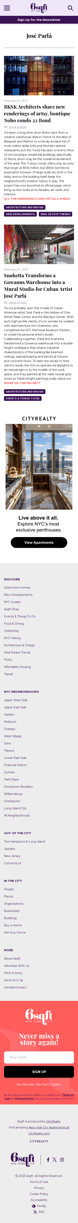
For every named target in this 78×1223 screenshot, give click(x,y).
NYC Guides (12, 602)
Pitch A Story (13, 973)
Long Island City (15, 808)
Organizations (13, 903)
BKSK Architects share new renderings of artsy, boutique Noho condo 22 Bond (37, 113)
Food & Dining (14, 623)
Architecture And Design (24, 207)
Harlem (9, 714)
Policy (8, 659)
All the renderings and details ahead (37, 199)
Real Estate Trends (55, 214)
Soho (7, 743)
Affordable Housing (17, 667)
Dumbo (9, 772)
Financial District (15, 765)
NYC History (12, 638)
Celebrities (11, 631)
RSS (41, 1212)
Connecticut (12, 863)
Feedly (41, 1206)
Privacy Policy (24, 1098)
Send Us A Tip (13, 980)
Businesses (12, 911)
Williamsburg (13, 794)
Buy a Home (13, 925)
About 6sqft (12, 958)
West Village (12, 736)
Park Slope (11, 779)
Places (8, 896)
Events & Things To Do (23, 398)
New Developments (20, 214)
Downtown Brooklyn (18, 786)
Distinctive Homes (17, 587)
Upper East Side (15, 707)
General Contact (15, 987)
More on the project (22, 383)
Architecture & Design (19, 645)
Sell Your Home (15, 932)
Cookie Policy (39, 1194)
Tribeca (9, 750)
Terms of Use (39, 1182)
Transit (8, 674)
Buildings (10, 918)
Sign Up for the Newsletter (39, 20)
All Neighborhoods (17, 815)
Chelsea (9, 729)
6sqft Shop (11, 609)
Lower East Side (15, 758)
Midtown (10, 722)
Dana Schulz (18, 127)
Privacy (39, 1188)
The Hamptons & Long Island (24, 841)
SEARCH (71, 8)
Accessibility (39, 1200)
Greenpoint (12, 801)
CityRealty (53, 1121)
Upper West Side (16, 700)
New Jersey (12, 856)
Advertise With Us (16, 966)
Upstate (9, 849)
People (9, 889)
